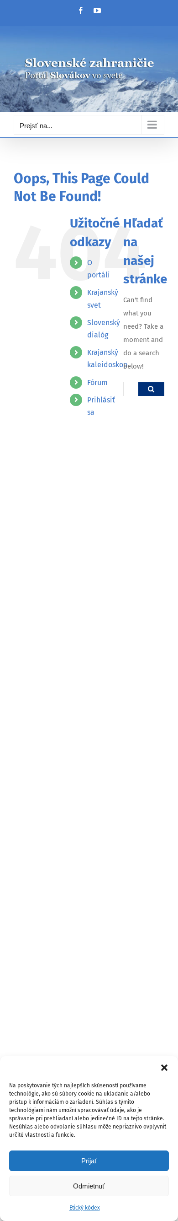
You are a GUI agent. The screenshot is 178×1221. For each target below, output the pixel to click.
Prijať (89, 1161)
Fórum (97, 382)
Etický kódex (84, 1208)
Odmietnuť (89, 1186)
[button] (164, 1067)
